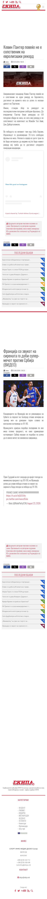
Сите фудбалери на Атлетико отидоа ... (16, 294)
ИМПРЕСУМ (23, 852)
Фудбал (22, 807)
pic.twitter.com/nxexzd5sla (17, 499)
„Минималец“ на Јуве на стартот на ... (15, 299)
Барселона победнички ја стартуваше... (16, 260)
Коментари (22, 823)
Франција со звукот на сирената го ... (15, 304)
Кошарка (22, 813)
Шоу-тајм (22, 828)
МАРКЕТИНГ (23, 855)
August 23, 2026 (33, 503)
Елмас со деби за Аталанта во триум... (16, 265)
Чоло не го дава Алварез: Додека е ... (15, 274)
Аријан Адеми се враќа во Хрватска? (15, 279)
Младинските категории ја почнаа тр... (16, 289)
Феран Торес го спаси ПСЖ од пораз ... (16, 270)
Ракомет (22, 810)
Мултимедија (23, 826)
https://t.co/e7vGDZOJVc (16, 495)
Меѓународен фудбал (24, 817)
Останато (22, 820)
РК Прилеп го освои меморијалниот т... (16, 284)
